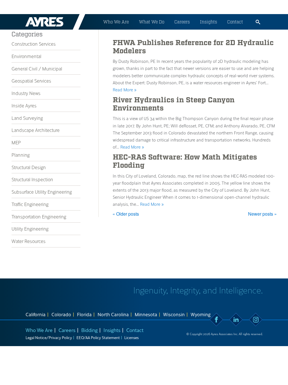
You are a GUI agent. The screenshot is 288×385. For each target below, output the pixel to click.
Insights (208, 22)
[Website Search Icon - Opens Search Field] (258, 22)
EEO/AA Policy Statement (98, 337)
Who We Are (116, 22)
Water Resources (29, 241)
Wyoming (201, 314)
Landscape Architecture (36, 130)
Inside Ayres (24, 105)
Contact (235, 22)
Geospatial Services (31, 81)
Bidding (89, 330)
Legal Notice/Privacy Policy (49, 337)
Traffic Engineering (30, 204)
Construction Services (34, 44)
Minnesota (146, 314)
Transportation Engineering (39, 216)
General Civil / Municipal (37, 68)
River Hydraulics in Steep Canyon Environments (174, 104)
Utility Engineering (30, 228)
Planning (21, 155)
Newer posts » (262, 214)
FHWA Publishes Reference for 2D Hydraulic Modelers (193, 47)
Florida (84, 314)
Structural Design (29, 167)
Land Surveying (27, 118)
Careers (182, 22)
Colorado (61, 314)
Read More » (124, 89)
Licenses (131, 337)
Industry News (26, 93)
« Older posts (125, 214)
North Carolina (113, 314)
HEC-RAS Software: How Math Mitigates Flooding (185, 161)
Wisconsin (174, 314)
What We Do (151, 22)
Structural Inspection (32, 179)
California (36, 314)
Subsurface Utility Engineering (42, 192)
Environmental (26, 56)
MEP (16, 142)
